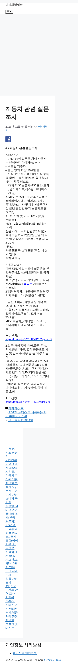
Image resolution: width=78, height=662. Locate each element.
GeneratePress (52, 659)
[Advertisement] (39, 54)
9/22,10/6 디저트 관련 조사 (11, 590)
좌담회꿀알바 (14, 4)
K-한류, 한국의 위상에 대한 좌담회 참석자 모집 (11, 479)
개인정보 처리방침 (25, 653)
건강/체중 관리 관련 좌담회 (11, 616)
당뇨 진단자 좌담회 (20, 420)
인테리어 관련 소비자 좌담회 (11, 464)
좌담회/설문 (16, 408)
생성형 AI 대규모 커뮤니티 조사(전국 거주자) (11, 514)
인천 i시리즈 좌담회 (11, 452)
